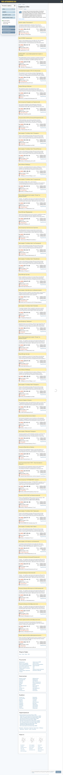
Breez (20, 654)
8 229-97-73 (24, 517)
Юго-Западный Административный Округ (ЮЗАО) (30, 722)
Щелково (34, 729)
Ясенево (21, 699)
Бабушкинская (35, 678)
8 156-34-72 (24, 45)
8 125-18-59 (24, 471)
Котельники (35, 690)
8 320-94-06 (24, 502)
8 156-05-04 (24, 312)
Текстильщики (22, 698)
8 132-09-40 (24, 140)
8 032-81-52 (24, 564)
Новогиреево (35, 705)
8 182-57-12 (24, 328)
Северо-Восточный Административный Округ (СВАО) (30, 716)
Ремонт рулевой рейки (23, 664)
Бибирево (21, 704)
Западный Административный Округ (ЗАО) (28, 723)
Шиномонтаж (6, 26)
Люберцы (41, 727)
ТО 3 (33, 666)
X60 (29, 654)
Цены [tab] (25, 9)
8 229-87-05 (24, 281)
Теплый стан (21, 688)
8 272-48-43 (24, 407)
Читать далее (21, 18)
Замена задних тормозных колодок (24, 671)
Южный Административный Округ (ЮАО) (28, 719)
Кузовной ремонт (7, 29)
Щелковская (35, 680)
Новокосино (35, 704)
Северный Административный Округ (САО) (27, 714)
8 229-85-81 (24, 218)
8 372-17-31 (24, 297)
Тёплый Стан (21, 697)
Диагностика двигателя (24, 666)
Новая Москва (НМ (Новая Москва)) (27, 724)
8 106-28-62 (24, 108)
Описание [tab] (21, 9)
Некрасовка (35, 708)
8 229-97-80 (24, 62)
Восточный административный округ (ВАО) (28, 725)
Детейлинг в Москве (37, 670)
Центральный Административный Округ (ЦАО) (29, 718)
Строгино (34, 700)
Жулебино (35, 689)
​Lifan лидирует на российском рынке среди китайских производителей (32, 747)
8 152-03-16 (24, 438)
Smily (23, 654)
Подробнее (42, 32)
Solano (26, 654)
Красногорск (36, 727)
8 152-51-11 (24, 548)
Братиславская (36, 685)
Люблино (21, 702)
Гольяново (21, 705)
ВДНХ (20, 684)
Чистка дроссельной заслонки (25, 665)
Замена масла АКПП (37, 661)
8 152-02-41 (24, 422)
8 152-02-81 (24, 234)
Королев (31, 727)
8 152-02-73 (24, 250)
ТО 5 (33, 668)
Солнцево (35, 699)
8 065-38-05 (24, 171)
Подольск (26, 729)
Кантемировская (36, 688)
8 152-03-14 (24, 186)
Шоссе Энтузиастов (37, 682)
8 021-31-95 (24, 203)
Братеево (35, 703)
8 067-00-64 (24, 533)
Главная (19, 4)
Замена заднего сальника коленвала (24, 668)
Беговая (20, 683)
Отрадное (21, 703)
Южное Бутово (36, 702)
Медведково (35, 679)
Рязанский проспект (37, 683)
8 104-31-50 (24, 77)
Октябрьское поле (22, 685)
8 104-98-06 (24, 486)
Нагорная (21, 680)
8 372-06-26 (24, 124)
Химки (30, 729)
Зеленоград (26, 727)
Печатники (35, 686)
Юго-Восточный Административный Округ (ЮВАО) (30, 720)
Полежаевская (22, 679)
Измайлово (35, 698)
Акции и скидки (6, 32)
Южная (20, 689)
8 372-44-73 (24, 579)
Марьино (21, 682)
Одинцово (22, 729)
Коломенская (22, 690)
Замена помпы (36, 663)
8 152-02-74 (24, 155)
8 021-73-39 (24, 265)
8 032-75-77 (24, 626)
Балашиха (21, 727)
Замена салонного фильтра (38, 669)
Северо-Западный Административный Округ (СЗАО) (30, 717)
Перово (20, 706)
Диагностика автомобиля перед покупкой (38, 665)
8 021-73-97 (24, 610)
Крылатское (35, 706)
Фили (20, 686)
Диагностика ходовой (23, 663)
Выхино (34, 684)
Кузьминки (35, 697)
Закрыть (58, 772)
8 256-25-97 (24, 29)
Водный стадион (22, 678)
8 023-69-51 (24, 454)
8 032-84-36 (24, 595)
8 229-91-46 (24, 93)
